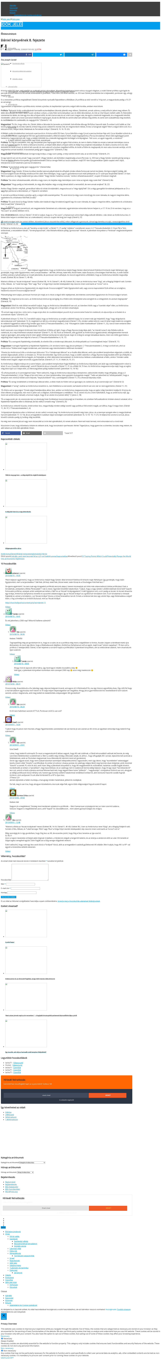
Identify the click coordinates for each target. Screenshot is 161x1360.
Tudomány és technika (19, 1268)
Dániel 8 (14, 554)
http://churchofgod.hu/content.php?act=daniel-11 (25, 602)
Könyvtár (13, 10)
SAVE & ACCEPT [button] (7, 1358)
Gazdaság (14, 1239)
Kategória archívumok (10, 1162)
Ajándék (13, 5)
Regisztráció (10, 1182)
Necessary (8, 1338)
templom (32, 554)
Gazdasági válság (21, 1241)
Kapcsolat (14, 8)
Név (3, 884)
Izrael (12, 1258)
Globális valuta (20, 1246)
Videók (8, 1275)
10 (36, 49)
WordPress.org (11, 1191)
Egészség (13, 1270)
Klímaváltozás (12, 104)
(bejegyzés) (11, 1187)
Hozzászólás (6, 880)
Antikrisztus (6, 554)
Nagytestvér (15, 1260)
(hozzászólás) (12, 1189)
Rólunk (12, 12)
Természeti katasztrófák (24, 1256)
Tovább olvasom (124, 1309)
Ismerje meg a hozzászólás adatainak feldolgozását (79, 901)
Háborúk (11, 97)
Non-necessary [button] (7, 1348)
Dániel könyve (23, 554)
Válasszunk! (18, 1063)
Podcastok (9, 1277)
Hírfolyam (11, 207)
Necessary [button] (5, 1336)
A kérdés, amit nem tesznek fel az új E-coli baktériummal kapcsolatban (39, 556)
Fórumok (13, 1287)
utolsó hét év (41, 554)
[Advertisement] (19, 1138)
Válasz (8, 607)
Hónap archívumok (9, 1172)
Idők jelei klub (8, 199)
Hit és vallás (14, 1236)
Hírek (7, 1234)
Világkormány (15, 1265)
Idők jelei (13, 1263)
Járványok (15, 168)
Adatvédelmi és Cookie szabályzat (28, 15)
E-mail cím (6, 888)
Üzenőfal (17, 1067)
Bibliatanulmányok (8, 34)
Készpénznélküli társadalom (25, 1243)
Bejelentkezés (11, 1184)
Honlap (4, 892)
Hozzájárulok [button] (110, 1309)
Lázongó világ (15, 1248)
